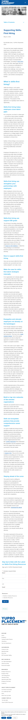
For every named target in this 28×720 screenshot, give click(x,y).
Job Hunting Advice (6, 675)
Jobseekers (4, 641)
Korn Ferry (20, 61)
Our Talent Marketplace (6, 661)
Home (3, 635)
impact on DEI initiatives (11, 246)
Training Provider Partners (7, 639)
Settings (14, 717)
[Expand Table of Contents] (23, 22)
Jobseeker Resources (8, 597)
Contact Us (4, 683)
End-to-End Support (6, 665)
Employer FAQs (5, 673)
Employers (4, 637)
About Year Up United (6, 695)
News (3, 693)
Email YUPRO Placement (7, 702)
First (3, 578)
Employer (5, 608)
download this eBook (16, 507)
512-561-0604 (5, 700)
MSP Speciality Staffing (7, 655)
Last (3, 584)
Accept (4, 717)
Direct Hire (4, 653)
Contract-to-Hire (5, 649)
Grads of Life (8, 453)
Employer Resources (6, 671)
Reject (9, 717)
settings (10, 715)
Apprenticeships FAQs (6, 679)
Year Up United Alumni (6, 643)
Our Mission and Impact (7, 689)
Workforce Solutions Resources (10, 595)
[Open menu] (25, 3)
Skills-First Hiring (5, 663)
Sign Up (5, 601)
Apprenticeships (5, 651)
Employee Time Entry (6, 681)
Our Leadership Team (6, 691)
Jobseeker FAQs (5, 677)
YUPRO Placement (11, 441)
